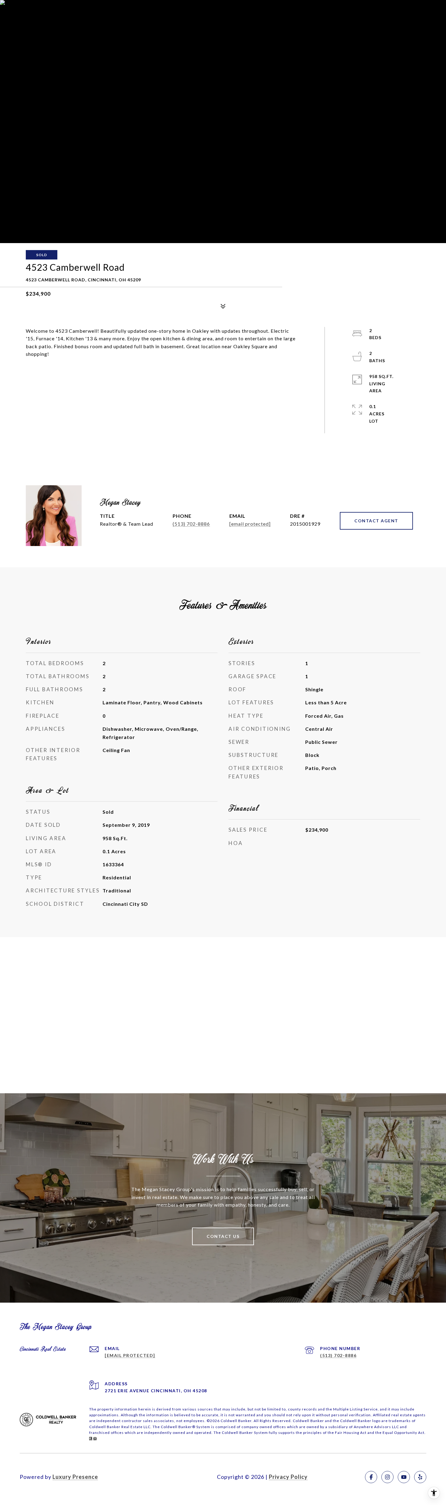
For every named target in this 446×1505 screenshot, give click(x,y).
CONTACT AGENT (376, 520)
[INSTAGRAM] (387, 1477)
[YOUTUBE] (404, 1477)
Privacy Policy (288, 1476)
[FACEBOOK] (371, 1477)
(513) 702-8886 (191, 524)
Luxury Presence (75, 1476)
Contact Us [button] (223, 1236)
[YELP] (420, 1477)
